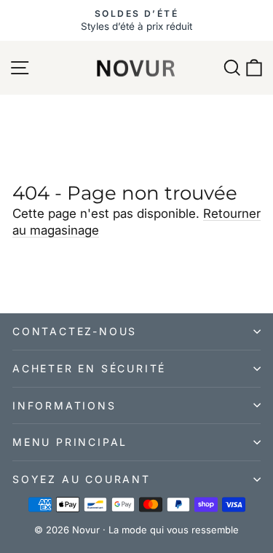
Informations (64, 405)
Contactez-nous (74, 331)
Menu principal (69, 442)
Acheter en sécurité (89, 368)
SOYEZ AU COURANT (81, 479)
